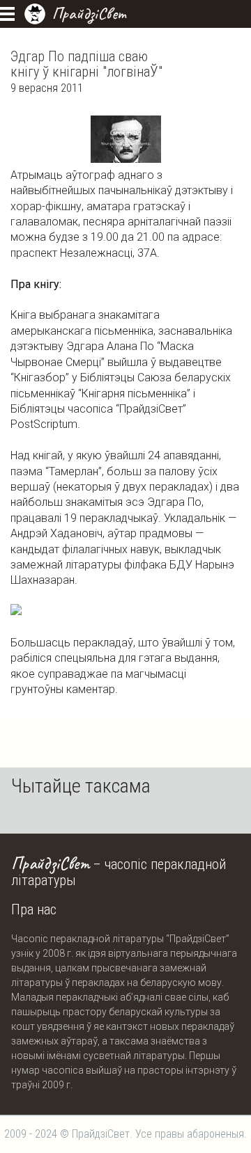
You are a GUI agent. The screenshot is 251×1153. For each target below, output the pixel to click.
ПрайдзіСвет (89, 13)
